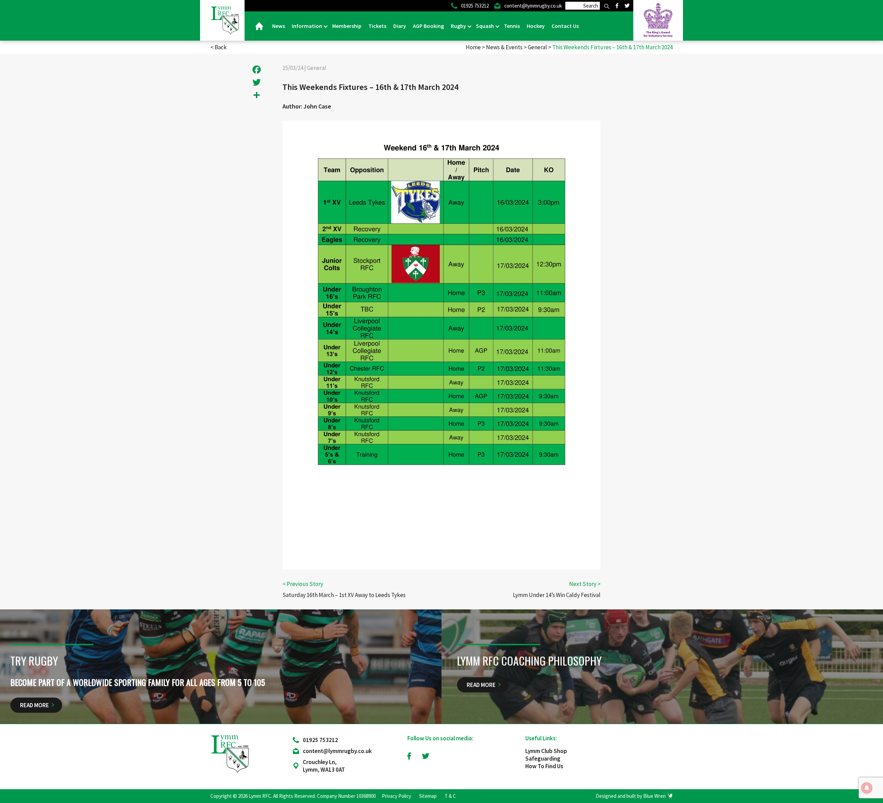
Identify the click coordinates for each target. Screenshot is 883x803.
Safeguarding (542, 758)
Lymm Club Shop (546, 751)
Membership (346, 25)
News (278, 25)
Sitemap (428, 796)
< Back (218, 47)
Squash (485, 25)
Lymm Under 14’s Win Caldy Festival (557, 595)
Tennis (512, 25)
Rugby (459, 25)
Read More (34, 705)
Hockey (536, 25)
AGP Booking (428, 25)
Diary (399, 25)
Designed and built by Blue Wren (631, 796)
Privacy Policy (396, 796)
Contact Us (565, 25)
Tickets (377, 25)
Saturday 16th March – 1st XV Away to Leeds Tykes (344, 595)
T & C (450, 796)
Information (307, 25)
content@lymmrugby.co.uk (337, 751)
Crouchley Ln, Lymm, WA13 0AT (324, 765)
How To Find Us (544, 766)
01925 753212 (320, 740)
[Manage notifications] (866, 787)
